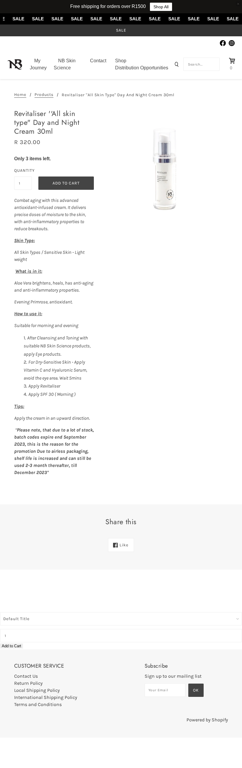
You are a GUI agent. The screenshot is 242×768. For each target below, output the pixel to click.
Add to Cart (11, 646)
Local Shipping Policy (37, 690)
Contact (98, 60)
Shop (120, 60)
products (44, 95)
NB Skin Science (65, 64)
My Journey (38, 64)
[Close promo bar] (238, 3)
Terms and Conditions (38, 704)
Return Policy (28, 683)
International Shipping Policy (45, 697)
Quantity (23, 170)
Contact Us (26, 676)
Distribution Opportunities (141, 67)
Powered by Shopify (207, 720)
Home (20, 95)
